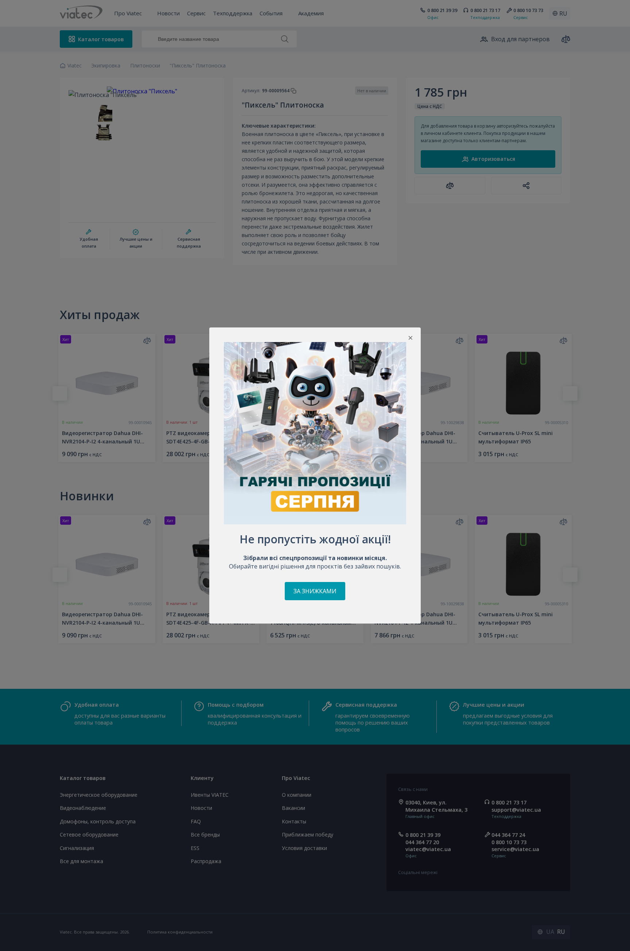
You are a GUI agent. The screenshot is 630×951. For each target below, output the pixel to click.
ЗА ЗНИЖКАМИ (315, 591)
